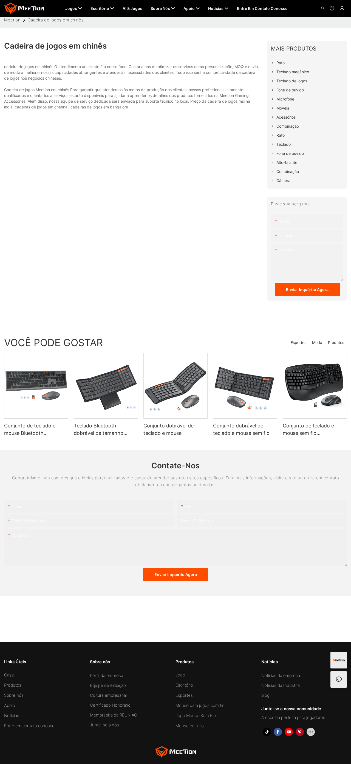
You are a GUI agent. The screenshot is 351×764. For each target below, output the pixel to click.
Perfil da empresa (106, 675)
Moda (317, 342)
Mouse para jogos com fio (200, 705)
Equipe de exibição (108, 685)
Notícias (11, 715)
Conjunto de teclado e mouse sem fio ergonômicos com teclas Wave (311, 430)
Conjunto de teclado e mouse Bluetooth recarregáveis (29, 430)
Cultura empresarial (108, 695)
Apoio (9, 705)
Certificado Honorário (110, 705)
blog (265, 695)
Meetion (12, 20)
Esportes (298, 342)
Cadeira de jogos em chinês (56, 20)
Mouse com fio (190, 725)
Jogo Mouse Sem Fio (196, 715)
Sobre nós (14, 695)
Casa (9, 675)
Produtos (336, 342)
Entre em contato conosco (29, 725)
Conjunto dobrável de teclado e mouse (168, 429)
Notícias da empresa (280, 675)
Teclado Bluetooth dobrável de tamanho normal (98, 430)
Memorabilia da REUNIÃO (113, 715)
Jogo (180, 675)
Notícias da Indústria (280, 685)
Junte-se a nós (104, 724)
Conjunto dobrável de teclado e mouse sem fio (241, 429)
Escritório (184, 685)
